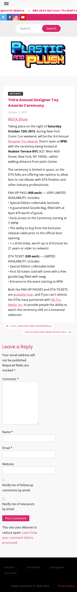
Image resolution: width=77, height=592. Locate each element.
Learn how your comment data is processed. (19, 538)
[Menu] (6, 3)
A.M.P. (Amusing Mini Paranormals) (31, 326)
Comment (10, 379)
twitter (9, 567)
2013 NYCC (15, 93)
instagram (57, 567)
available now (23, 294)
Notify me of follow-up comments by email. (17, 487)
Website (8, 464)
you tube (10, 573)
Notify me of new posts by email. (18, 506)
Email (7, 448)
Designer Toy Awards (23, 141)
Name (7, 432)
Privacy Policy (66, 586)
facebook (33, 567)
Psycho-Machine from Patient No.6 (46, 332)
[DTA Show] (18, 119)
